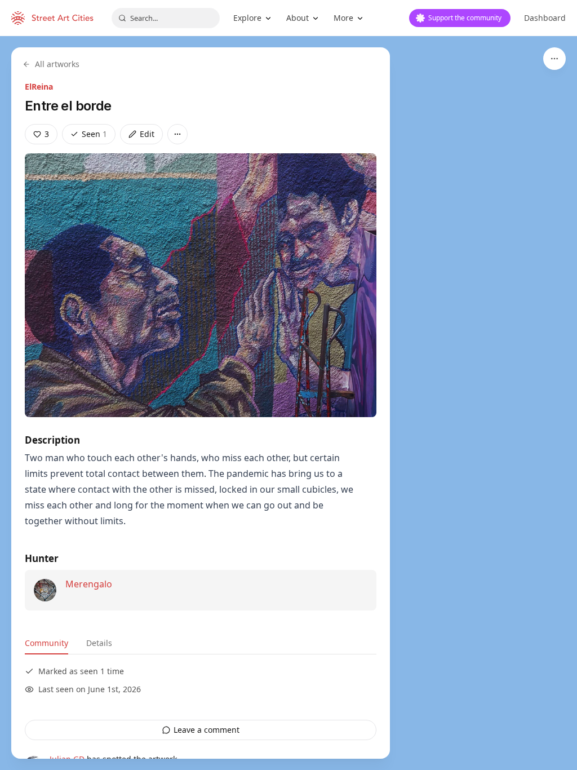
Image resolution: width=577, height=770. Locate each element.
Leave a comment (206, 729)
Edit (147, 134)
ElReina (39, 86)
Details (99, 643)
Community (46, 643)
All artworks (57, 64)
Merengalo (88, 584)
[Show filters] (554, 58)
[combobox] (166, 18)
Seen (94, 134)
